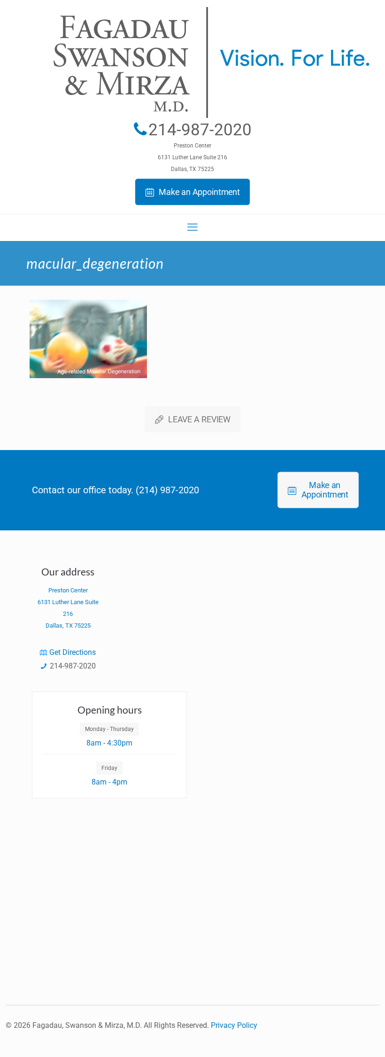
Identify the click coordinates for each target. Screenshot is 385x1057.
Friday (109, 768)
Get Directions (72, 652)
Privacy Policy (234, 1025)
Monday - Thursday (109, 729)
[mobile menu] (192, 227)
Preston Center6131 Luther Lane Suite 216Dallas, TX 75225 (192, 157)
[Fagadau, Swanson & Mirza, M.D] (192, 107)
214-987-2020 (200, 130)
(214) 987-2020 (167, 490)
